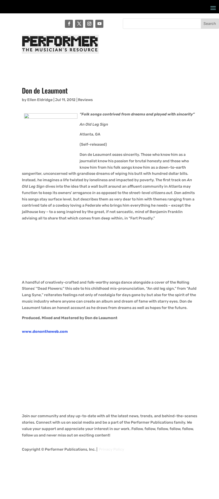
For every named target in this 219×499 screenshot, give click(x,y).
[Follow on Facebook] (69, 24)
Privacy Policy (111, 449)
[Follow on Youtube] (99, 24)
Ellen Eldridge (40, 100)
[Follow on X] (79, 24)
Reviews (85, 100)
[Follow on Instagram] (89, 24)
